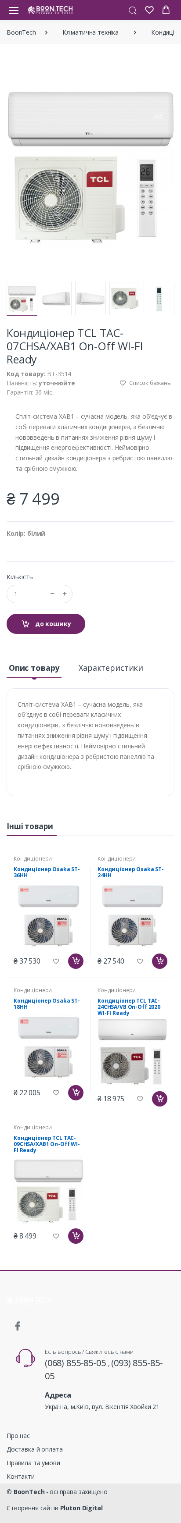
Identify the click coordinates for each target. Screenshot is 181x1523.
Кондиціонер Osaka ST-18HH (47, 1004)
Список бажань (149, 383)
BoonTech (21, 32)
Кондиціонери (33, 858)
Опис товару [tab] (34, 667)
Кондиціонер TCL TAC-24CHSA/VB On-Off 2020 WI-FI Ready (129, 1007)
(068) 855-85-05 (76, 1363)
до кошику (52, 623)
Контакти (21, 1476)
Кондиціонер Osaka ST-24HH (131, 872)
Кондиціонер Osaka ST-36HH (47, 872)
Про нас (18, 1435)
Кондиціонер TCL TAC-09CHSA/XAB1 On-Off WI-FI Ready (47, 1144)
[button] (133, 9)
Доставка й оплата (35, 1449)
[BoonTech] (50, 10)
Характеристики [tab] (111, 667)
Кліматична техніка (90, 32)
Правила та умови (33, 1463)
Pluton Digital (81, 1508)
